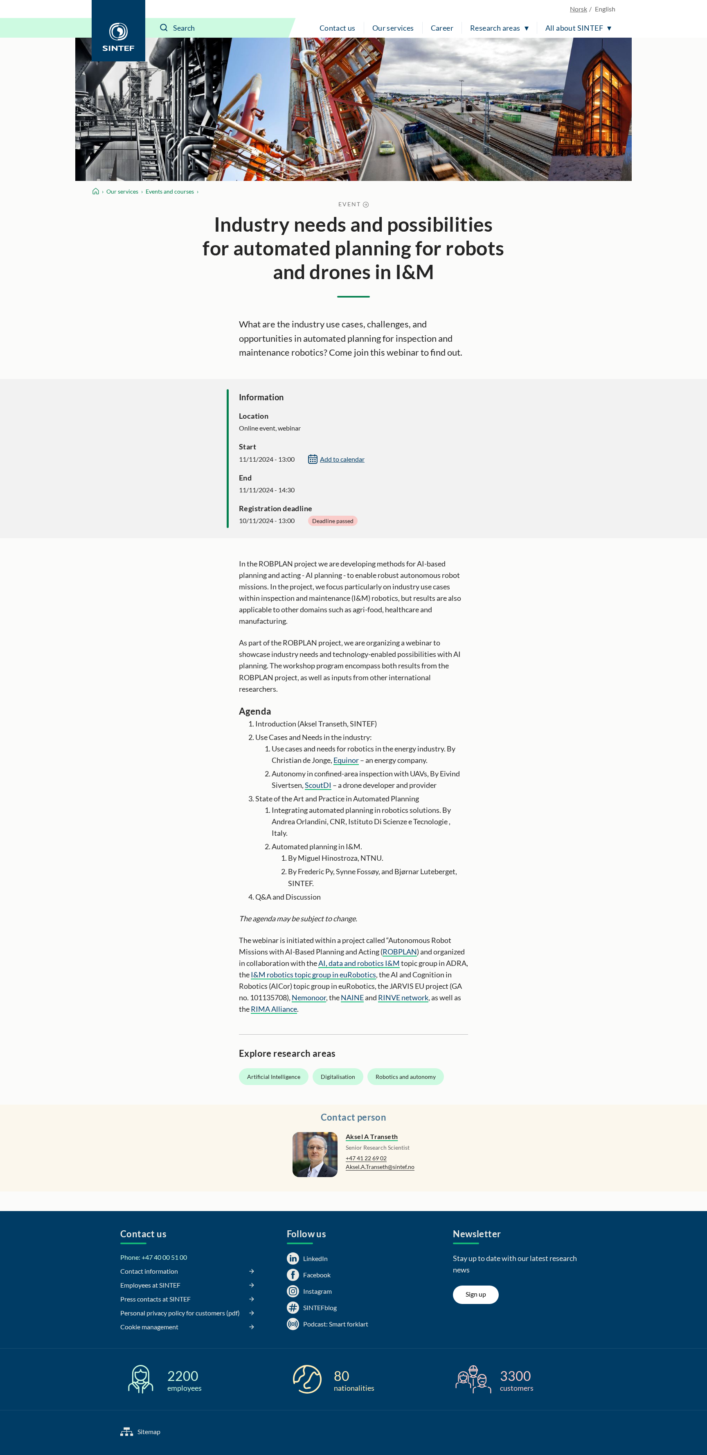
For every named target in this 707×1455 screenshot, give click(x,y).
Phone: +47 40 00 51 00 (153, 1257)
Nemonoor (309, 997)
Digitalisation (338, 1076)
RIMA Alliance (274, 1008)
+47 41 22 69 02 (366, 1158)
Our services (393, 27)
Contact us (338, 27)
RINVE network (403, 997)
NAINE (352, 997)
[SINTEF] (118, 30)
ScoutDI (318, 785)
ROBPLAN (400, 951)
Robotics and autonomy (406, 1076)
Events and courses (170, 191)
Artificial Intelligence (273, 1076)
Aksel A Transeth (372, 1136)
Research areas (495, 27)
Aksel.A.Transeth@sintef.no (380, 1166)
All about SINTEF (574, 27)
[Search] (164, 27)
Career (442, 27)
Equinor (346, 760)
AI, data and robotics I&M (359, 963)
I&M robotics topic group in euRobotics (313, 974)
